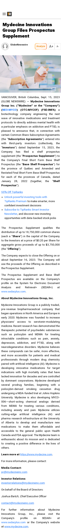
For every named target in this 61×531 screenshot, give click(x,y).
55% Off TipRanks (12, 192)
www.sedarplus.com (13, 291)
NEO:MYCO (9, 109)
